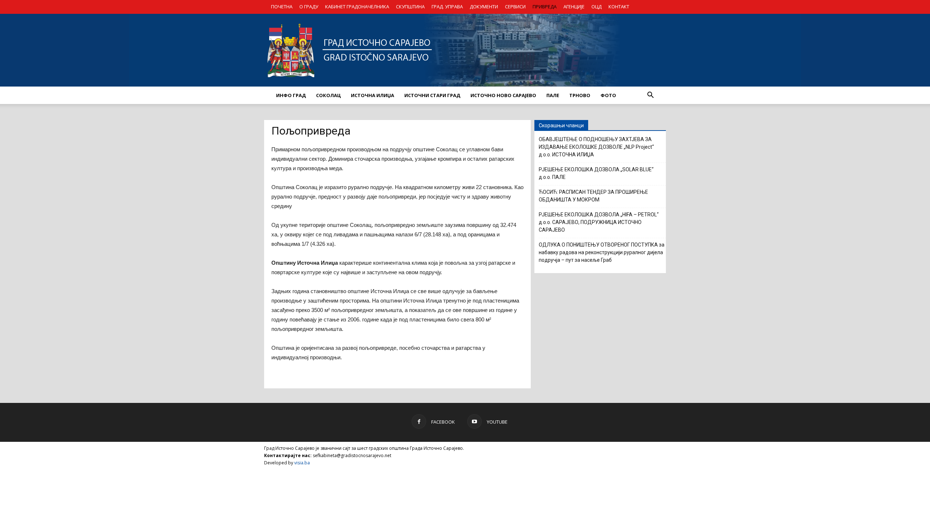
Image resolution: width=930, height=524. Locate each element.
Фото (608, 95)
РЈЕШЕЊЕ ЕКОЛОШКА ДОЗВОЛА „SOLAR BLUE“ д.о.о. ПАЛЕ (596, 173)
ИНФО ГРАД (291, 95)
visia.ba (302, 463)
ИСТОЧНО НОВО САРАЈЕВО (503, 95)
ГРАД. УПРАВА (447, 6)
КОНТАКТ (618, 6)
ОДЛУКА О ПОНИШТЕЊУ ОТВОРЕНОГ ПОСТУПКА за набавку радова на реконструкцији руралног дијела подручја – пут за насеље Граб (601, 252)
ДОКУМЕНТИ (484, 6)
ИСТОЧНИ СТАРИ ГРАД (432, 95)
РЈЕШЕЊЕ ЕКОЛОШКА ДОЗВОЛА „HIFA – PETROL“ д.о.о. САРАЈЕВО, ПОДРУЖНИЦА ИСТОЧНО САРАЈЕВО (599, 222)
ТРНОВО (579, 95)
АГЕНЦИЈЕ (574, 6)
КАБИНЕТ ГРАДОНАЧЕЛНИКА (357, 6)
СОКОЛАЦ (328, 95)
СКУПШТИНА (410, 6)
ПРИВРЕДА (545, 6)
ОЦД (596, 6)
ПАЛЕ (552, 95)
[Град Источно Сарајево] (465, 50)
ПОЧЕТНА (281, 6)
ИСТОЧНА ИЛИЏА (372, 95)
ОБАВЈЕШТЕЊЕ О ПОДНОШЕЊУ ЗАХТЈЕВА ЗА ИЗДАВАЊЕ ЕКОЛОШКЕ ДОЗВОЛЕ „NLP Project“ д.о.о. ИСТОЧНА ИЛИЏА (596, 146)
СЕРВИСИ (515, 6)
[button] (650, 95)
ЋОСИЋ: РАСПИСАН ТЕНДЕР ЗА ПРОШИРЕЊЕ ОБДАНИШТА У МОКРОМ (593, 196)
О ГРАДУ (308, 6)
